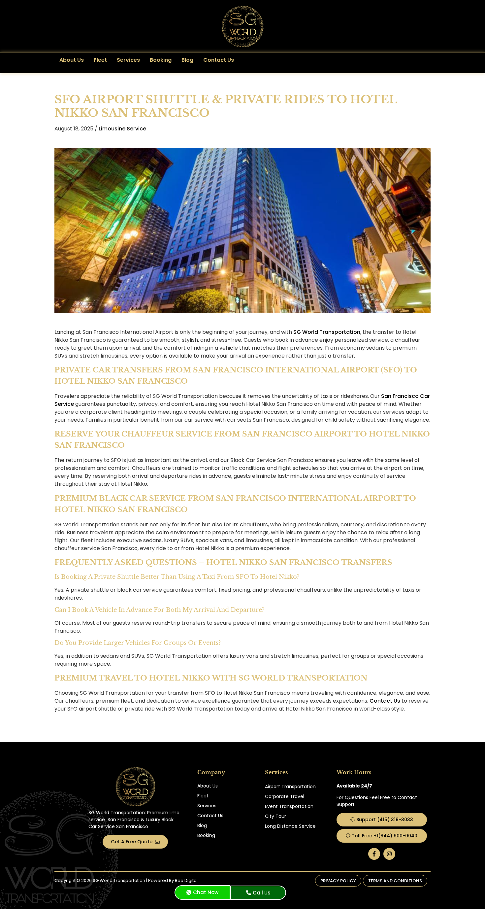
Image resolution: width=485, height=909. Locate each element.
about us (71, 60)
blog (187, 60)
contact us (218, 60)
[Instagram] (389, 854)
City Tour (275, 816)
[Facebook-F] (374, 854)
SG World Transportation (326, 332)
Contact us (385, 701)
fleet (100, 60)
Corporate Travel (284, 796)
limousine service (122, 128)
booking (161, 60)
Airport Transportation (290, 786)
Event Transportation (289, 806)
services (128, 60)
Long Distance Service (290, 826)
